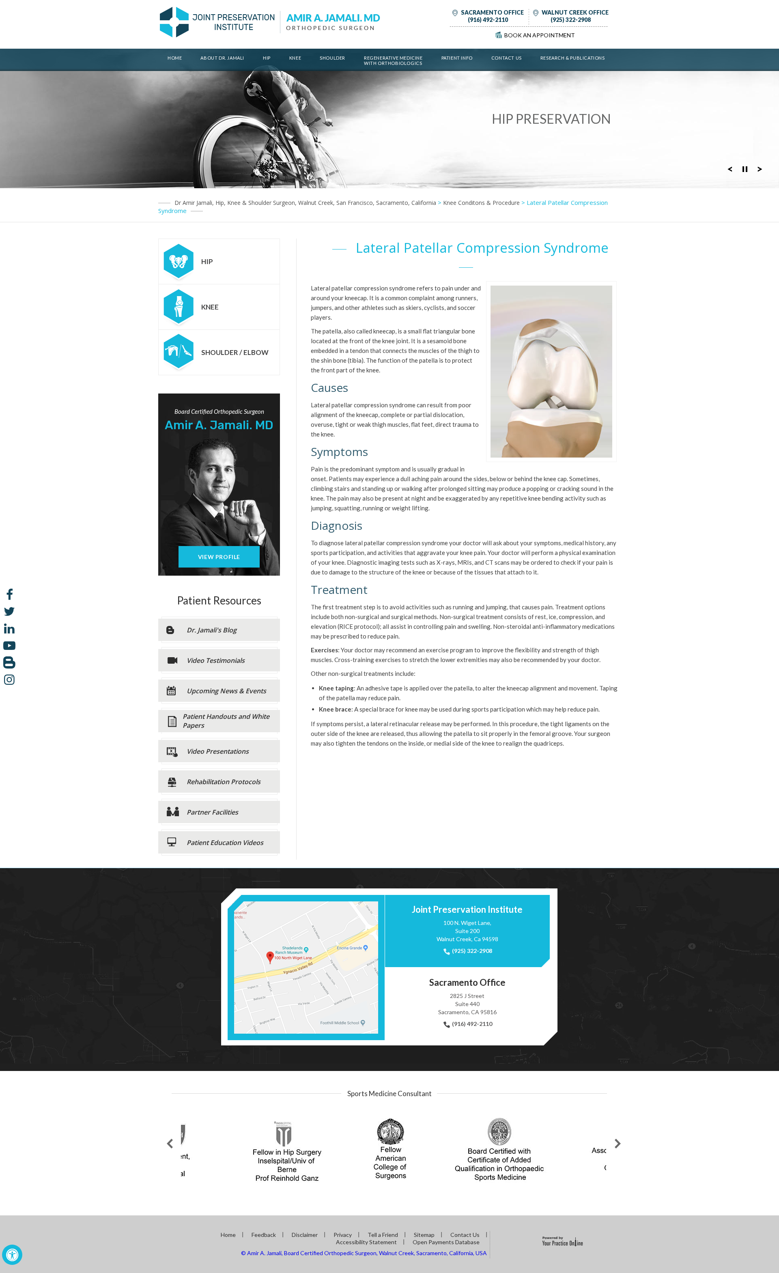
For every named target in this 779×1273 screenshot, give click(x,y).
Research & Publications (572, 57)
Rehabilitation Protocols (223, 781)
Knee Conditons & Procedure (481, 202)
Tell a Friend (383, 1234)
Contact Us (506, 57)
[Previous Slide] (730, 168)
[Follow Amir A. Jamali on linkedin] (9, 628)
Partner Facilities (212, 812)
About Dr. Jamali (222, 57)
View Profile (219, 556)
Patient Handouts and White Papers (226, 721)
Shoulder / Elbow (235, 352)
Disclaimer (305, 1234)
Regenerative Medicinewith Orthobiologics (393, 60)
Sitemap (424, 1234)
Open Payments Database (446, 1242)
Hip (267, 57)
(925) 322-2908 (571, 19)
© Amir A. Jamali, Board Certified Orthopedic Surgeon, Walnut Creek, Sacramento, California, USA (364, 1252)
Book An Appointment (539, 35)
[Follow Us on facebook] (9, 594)
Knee (295, 57)
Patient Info (457, 57)
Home (175, 57)
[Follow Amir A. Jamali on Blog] (9, 662)
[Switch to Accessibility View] (12, 1255)
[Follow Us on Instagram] (9, 679)
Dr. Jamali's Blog (212, 630)
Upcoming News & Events (226, 690)
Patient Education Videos (225, 842)
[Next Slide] (760, 168)
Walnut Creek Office (575, 12)
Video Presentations (218, 751)
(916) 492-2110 (488, 19)
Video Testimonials (216, 660)
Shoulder (332, 57)
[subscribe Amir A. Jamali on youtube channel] (9, 645)
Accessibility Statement (366, 1242)
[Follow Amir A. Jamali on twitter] (9, 611)
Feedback (264, 1234)
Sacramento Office (492, 12)
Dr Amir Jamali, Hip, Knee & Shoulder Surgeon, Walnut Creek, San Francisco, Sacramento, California (305, 202)
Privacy (343, 1234)
